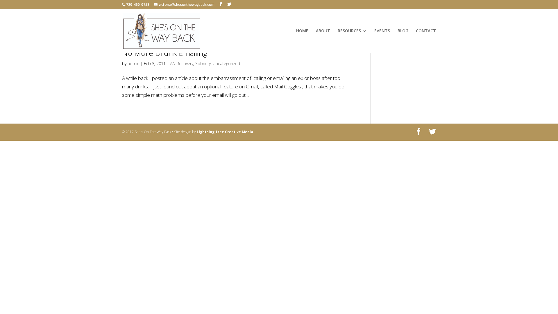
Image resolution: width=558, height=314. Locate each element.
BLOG (403, 31)
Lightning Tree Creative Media (225, 131)
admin (134, 63)
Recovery (185, 63)
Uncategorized (226, 63)
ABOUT (323, 31)
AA (172, 63)
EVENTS (382, 31)
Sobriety (203, 63)
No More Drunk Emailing (164, 53)
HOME (302, 31)
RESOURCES (349, 31)
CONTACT (426, 31)
